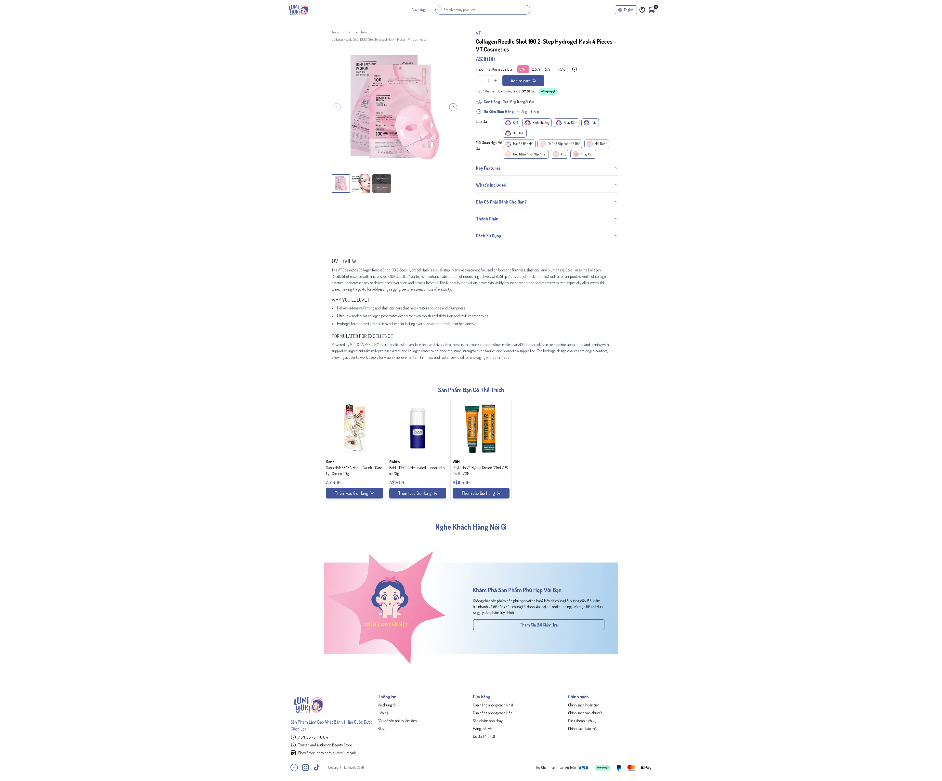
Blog (381, 728)
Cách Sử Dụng (488, 235)
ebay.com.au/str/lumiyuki (336, 752)
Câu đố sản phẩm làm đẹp (397, 720)
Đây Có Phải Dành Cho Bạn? (501, 202)
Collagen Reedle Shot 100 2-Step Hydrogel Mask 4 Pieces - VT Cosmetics (379, 39)
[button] (354, 449)
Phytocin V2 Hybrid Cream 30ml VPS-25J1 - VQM (481, 470)
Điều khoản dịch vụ (582, 720)
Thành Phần (487, 218)
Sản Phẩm (360, 32)
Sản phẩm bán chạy (488, 720)
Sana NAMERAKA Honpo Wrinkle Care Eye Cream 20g (354, 470)
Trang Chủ (338, 32)
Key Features (488, 168)
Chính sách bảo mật (583, 728)
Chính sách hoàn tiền (584, 705)
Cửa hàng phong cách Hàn (492, 712)
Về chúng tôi (387, 705)
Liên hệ (383, 712)
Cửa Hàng (418, 10)
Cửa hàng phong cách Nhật (493, 705)
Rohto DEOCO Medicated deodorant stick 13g (417, 470)
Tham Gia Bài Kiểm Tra (539, 624)
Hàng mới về (482, 728)
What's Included (491, 185)
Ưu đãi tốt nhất (484, 736)
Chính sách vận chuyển (585, 712)
